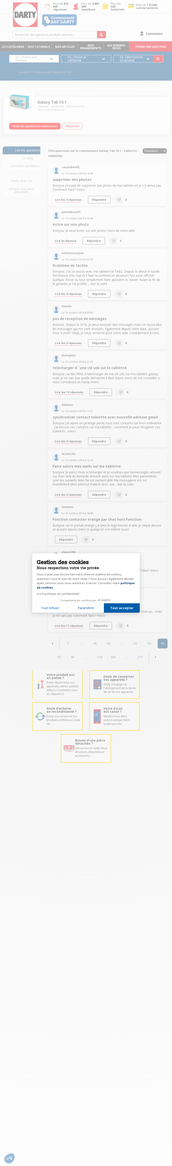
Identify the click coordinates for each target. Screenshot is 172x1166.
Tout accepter (121, 608)
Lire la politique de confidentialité (58, 594)
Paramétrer (86, 608)
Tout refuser (50, 608)
